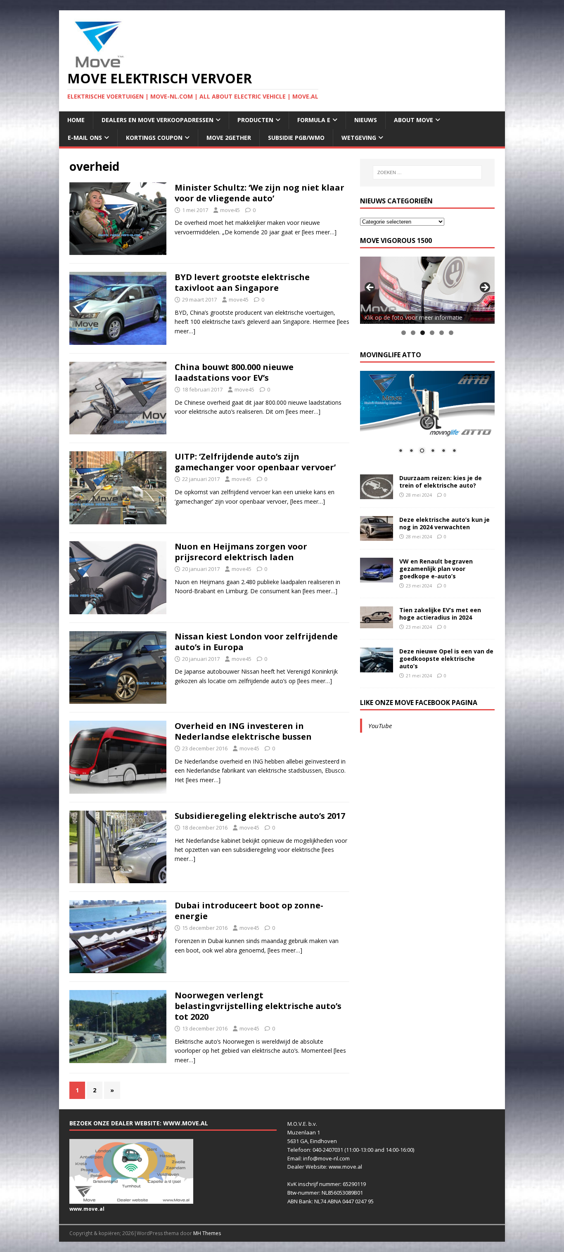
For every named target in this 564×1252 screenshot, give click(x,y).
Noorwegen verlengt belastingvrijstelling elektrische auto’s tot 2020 (258, 1006)
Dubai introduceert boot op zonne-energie (249, 911)
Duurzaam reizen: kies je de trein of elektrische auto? (440, 481)
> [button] (484, 288)
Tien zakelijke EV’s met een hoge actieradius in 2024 (440, 613)
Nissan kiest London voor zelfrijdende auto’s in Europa (256, 642)
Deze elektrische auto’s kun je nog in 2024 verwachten (444, 523)
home (76, 120)
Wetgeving (358, 137)
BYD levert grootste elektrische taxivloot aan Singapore (242, 282)
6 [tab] (451, 332)
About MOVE (413, 120)
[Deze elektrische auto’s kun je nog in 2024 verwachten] (376, 536)
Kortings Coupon (154, 137)
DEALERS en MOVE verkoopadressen (157, 120)
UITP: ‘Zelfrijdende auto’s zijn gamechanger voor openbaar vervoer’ (255, 462)
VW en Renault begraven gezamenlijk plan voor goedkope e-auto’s (436, 568)
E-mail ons (85, 137)
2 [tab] (413, 332)
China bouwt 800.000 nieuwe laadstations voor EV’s (234, 372)
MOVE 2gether (228, 137)
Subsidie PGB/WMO (296, 137)
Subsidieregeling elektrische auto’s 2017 (260, 815)
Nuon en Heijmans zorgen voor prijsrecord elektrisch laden (241, 552)
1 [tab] (403, 332)
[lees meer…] (319, 232)
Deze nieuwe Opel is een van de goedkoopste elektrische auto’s (446, 658)
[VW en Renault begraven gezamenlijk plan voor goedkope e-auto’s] (376, 577)
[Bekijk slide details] (427, 290)
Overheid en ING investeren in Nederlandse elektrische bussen (243, 731)
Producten (255, 120)
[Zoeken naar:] (427, 172)
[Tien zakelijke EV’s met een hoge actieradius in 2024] (376, 623)
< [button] (370, 288)
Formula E (313, 120)
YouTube (380, 725)
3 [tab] (422, 332)
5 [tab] (441, 332)
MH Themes (207, 1233)
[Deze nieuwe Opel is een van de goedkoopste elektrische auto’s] (376, 667)
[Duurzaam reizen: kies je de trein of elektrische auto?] (376, 494)
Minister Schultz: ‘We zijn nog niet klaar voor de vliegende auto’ (259, 193)
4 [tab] (432, 332)
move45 (230, 210)
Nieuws (365, 120)
